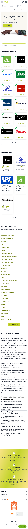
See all (14, 143)
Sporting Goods (5, 310)
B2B (2, 244)
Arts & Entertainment (7, 238)
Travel (3, 316)
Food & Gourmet (6, 274)
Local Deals (4, 298)
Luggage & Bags (6, 301)
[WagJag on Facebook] (12, 521)
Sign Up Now (14, 472)
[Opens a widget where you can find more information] (22, 526)
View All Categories (14, 324)
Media (3, 304)
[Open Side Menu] (2, 2)
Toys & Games (5, 313)
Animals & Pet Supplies (7, 235)
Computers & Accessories (9, 256)
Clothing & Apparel (6, 253)
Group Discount (5, 283)
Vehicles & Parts (6, 319)
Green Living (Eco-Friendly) (9, 280)
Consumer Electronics (7, 259)
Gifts (2, 277)
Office (3, 307)
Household (4, 295)
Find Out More (14, 460)
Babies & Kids (5, 247)
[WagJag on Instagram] (16, 521)
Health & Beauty (5, 289)
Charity (3, 250)
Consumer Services (7, 262)
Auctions (3, 241)
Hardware (4, 286)
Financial (3, 271)
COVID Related (5, 265)
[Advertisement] (14, 444)
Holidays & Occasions (7, 292)
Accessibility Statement (14, 526)
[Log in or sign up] (26, 2)
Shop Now (7, 25)
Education (4, 268)
